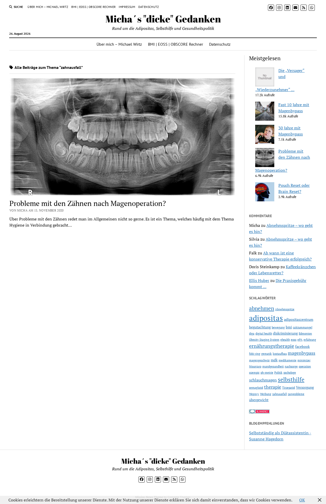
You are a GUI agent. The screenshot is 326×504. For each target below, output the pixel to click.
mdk (274, 360)
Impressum (127, 7)
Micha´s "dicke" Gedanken (163, 18)
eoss (293, 339)
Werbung (265, 394)
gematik (266, 353)
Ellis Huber (259, 280)
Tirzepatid (288, 387)
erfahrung (310, 339)
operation (305, 366)
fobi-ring (254, 353)
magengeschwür (259, 360)
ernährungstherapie (271, 345)
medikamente (287, 360)
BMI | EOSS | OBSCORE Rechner (93, 7)
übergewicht (258, 399)
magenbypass (301, 353)
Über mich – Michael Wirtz (48, 7)
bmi (289, 327)
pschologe (289, 372)
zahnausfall (279, 394)
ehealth (285, 339)
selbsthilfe (291, 379)
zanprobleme (296, 394)
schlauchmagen (263, 380)
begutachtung (260, 327)
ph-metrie (267, 372)
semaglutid (256, 387)
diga (251, 333)
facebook (302, 346)
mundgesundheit (273, 366)
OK (302, 500)
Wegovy (254, 394)
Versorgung (305, 387)
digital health (263, 333)
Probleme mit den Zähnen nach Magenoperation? (87, 203)
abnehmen (261, 308)
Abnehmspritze (284, 309)
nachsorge (291, 366)
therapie (272, 387)
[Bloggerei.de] (259, 412)
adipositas (266, 318)
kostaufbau (280, 353)
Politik (278, 372)
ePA (300, 339)
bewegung (278, 327)
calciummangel (302, 327)
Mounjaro (255, 366)
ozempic (254, 372)
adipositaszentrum (298, 319)
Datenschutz (148, 7)
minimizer (303, 360)
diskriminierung (285, 333)
